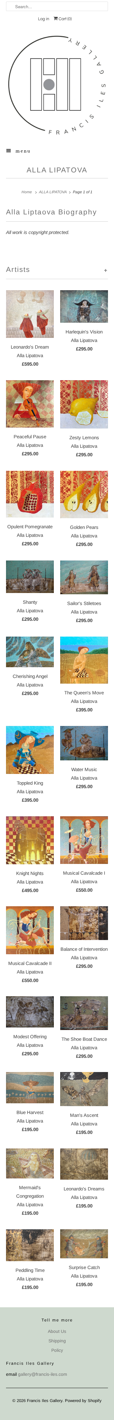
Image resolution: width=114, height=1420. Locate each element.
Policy (57, 1350)
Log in (43, 19)
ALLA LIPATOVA (57, 170)
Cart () (65, 19)
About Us (57, 1331)
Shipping (57, 1340)
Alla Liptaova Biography (51, 212)
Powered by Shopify (83, 1400)
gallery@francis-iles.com (42, 1374)
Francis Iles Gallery (44, 1400)
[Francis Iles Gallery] (57, 85)
